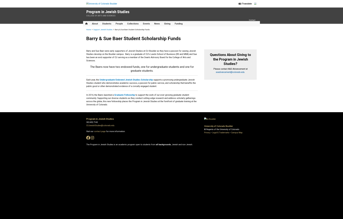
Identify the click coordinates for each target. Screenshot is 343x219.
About (95, 23)
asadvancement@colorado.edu (230, 72)
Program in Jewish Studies (107, 11)
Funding (179, 23)
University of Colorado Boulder (218, 126)
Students (106, 23)
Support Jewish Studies (102, 29)
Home (88, 29)
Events (146, 23)
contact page (100, 131)
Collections (133, 23)
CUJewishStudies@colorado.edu (100, 125)
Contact (252, 20)
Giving (167, 23)
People (119, 23)
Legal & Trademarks (220, 133)
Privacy (207, 133)
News (157, 23)
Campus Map (237, 133)
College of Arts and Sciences (100, 15)
